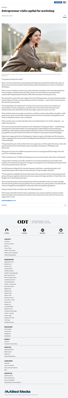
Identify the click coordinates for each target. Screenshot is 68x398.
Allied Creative (8, 352)
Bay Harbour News (9, 286)
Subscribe (58, 2)
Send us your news (9, 244)
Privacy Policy (7, 248)
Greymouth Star (8, 268)
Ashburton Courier (9, 298)
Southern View (8, 293)
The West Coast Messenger (11, 273)
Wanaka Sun (7, 304)
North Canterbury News (10, 277)
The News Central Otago (10, 311)
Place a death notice (9, 378)
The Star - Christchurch (10, 284)
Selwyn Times (7, 295)
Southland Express (9, 322)
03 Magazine (7, 334)
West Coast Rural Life (9, 275)
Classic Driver (7, 331)
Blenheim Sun (7, 264)
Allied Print (7, 354)
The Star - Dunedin (9, 313)
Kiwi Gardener (8, 329)
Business (4, 7)
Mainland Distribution (9, 356)
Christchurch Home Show (10, 344)
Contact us (7, 241)
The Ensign (7, 320)
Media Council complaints (10, 253)
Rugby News (7, 336)
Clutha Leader (7, 315)
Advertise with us (8, 376)
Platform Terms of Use (9, 250)
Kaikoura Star (7, 266)
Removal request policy (10, 255)
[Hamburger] (64, 2)
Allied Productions (9, 349)
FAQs (5, 370)
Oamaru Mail (7, 302)
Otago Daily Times (9, 262)
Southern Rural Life (9, 318)
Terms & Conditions (9, 365)
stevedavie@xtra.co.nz (9, 200)
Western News (7, 291)
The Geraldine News (9, 282)
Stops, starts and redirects (10, 368)
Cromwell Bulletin (8, 306)
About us (6, 246)
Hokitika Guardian (9, 271)
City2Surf (6, 342)
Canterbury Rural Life (9, 280)
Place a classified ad (9, 380)
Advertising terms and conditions (12, 382)
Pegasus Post (7, 289)
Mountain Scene (8, 309)
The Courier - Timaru (9, 300)
